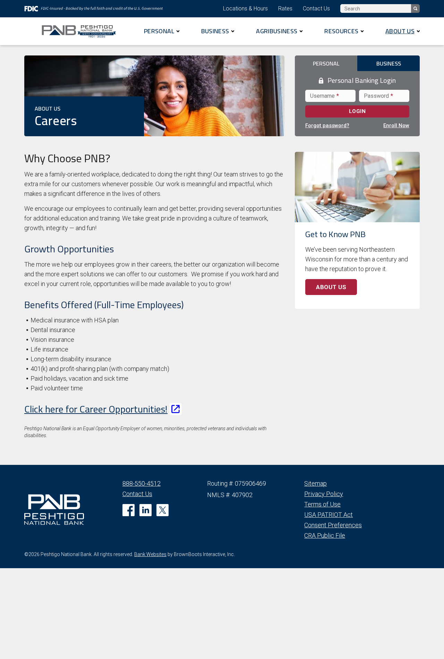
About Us (400, 31)
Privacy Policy (323, 493)
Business (215, 31)
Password (377, 96)
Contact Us (316, 8)
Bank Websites (150, 554)
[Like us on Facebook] (128, 510)
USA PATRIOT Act (328, 514)
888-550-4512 (141, 483)
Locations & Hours (245, 8)
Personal (159, 31)
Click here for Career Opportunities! (96, 409)
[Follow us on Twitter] (162, 510)
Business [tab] (388, 63)
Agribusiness (276, 31)
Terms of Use (322, 504)
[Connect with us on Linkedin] (145, 510)
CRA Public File (324, 535)
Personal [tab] (326, 63)
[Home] (81, 31)
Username (323, 96)
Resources (341, 31)
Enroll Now (396, 126)
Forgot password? (327, 126)
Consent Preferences (333, 525)
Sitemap (315, 483)
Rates (285, 8)
